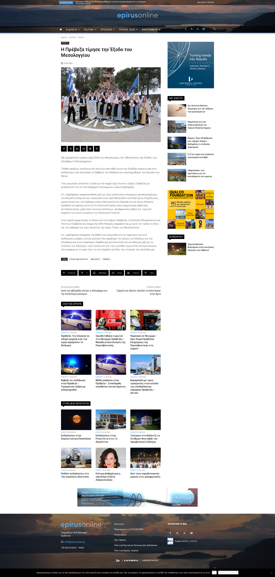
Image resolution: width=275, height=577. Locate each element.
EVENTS (81, 37)
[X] (197, 29)
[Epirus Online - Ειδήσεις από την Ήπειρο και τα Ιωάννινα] (84, 524)
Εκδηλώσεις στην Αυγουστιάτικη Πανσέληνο (76, 437)
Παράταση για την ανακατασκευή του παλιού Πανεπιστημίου (199, 125)
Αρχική (64, 37)
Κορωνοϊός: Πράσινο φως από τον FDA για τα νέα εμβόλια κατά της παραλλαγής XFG (110, 3)
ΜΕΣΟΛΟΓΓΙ (95, 259)
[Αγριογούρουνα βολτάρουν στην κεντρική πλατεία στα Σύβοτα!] (177, 249)
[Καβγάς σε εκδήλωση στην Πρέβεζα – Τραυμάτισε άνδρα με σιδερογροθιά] (76, 364)
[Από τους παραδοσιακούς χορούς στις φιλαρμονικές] (145, 458)
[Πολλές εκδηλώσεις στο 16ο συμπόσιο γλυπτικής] (76, 458)
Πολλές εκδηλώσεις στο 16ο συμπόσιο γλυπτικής (75, 475)
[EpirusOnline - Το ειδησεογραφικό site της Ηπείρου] (137, 15)
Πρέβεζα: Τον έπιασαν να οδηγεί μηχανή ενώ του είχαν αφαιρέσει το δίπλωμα (75, 340)
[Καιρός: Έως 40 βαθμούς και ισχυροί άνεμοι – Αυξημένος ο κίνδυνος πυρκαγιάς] (177, 143)
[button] (214, 29)
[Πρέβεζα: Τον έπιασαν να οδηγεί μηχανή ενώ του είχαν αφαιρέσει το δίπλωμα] (76, 320)
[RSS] (191, 29)
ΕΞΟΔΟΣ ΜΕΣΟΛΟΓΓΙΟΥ (78, 259)
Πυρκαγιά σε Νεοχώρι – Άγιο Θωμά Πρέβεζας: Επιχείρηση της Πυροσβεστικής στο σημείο (143, 342)
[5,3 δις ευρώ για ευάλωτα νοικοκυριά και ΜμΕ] (177, 159)
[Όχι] (271, 572)
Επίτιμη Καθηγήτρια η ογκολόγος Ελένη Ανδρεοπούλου (108, 476)
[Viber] (97, 149)
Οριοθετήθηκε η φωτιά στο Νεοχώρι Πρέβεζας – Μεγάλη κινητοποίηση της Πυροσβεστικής (110, 340)
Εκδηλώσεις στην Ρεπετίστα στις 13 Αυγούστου (106, 438)
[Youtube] (203, 29)
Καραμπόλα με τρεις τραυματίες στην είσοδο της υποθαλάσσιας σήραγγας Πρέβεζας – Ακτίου (144, 386)
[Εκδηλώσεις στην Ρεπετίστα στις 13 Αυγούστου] (111, 419)
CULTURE (72, 37)
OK (214, 572)
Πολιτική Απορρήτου (228, 572)
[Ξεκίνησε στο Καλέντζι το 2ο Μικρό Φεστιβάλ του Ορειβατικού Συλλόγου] (145, 419)
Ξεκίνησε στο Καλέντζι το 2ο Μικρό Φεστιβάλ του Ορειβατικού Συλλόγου (145, 438)
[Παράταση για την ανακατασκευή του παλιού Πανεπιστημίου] (177, 126)
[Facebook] (185, 29)
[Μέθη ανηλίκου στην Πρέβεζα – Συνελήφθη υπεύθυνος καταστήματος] (111, 364)
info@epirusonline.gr (74, 542)
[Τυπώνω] (90, 149)
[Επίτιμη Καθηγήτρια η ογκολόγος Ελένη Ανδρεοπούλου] (111, 458)
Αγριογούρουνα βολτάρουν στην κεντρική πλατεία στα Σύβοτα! (201, 247)
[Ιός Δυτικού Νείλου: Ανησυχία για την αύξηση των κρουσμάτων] (177, 110)
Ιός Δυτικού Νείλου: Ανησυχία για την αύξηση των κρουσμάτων (200, 108)
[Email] (84, 149)
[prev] (156, 2)
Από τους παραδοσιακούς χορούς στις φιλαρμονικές (145, 475)
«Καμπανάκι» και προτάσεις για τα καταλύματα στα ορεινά (200, 173)
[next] (161, 2)
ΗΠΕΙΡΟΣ (64, 332)
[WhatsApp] (77, 149)
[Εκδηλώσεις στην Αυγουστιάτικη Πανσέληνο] (76, 419)
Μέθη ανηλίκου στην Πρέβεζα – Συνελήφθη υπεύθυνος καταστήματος (111, 383)
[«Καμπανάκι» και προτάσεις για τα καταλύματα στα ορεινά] (177, 175)
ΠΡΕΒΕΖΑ (106, 259)
